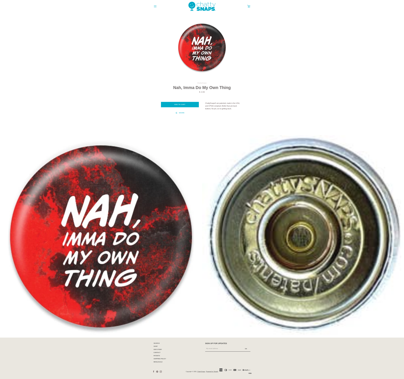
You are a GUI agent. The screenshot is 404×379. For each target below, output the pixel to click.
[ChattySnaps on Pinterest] (157, 371)
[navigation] (155, 6)
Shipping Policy (160, 359)
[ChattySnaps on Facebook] (154, 371)
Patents (157, 355)
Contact (157, 352)
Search (157, 343)
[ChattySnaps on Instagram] (161, 371)
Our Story (158, 349)
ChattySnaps (201, 371)
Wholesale (158, 362)
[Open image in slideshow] (202, 47)
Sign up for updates (216, 343)
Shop (156, 346)
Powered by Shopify (212, 371)
